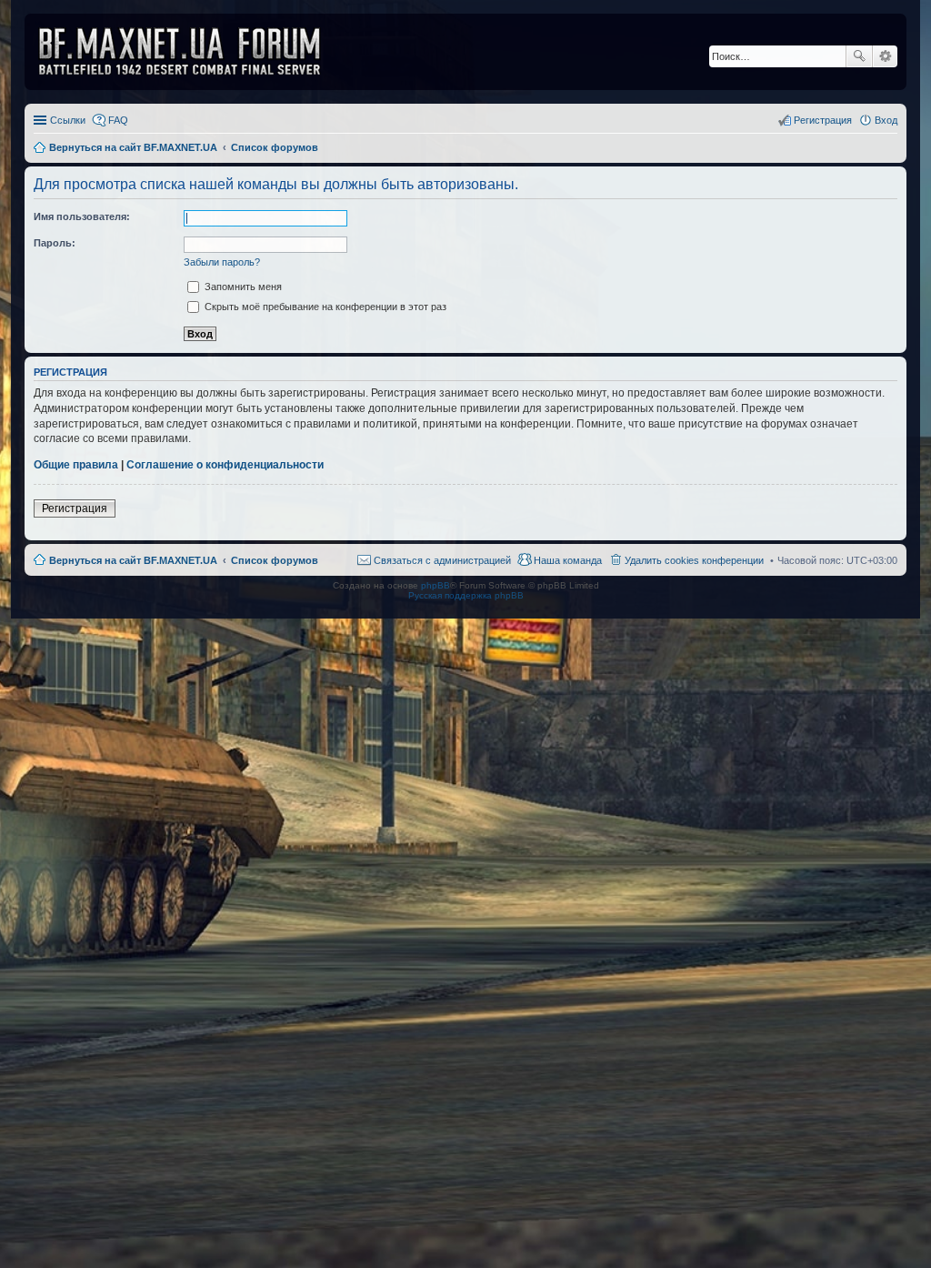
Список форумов (274, 560)
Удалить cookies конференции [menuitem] (694, 560)
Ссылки (67, 120)
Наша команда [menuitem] (568, 560)
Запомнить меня (242, 286)
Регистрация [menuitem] (823, 120)
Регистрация (74, 508)
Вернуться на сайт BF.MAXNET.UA (133, 560)
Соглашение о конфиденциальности (225, 464)
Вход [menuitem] (886, 120)
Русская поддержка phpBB (466, 595)
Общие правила (76, 464)
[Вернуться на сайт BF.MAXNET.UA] (191, 52)
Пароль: (54, 242)
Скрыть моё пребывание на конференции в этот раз (324, 306)
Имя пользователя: (82, 216)
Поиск (859, 56)
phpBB (435, 585)
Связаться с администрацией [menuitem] (442, 560)
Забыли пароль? (222, 262)
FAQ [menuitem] (118, 120)
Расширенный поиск (885, 56)
